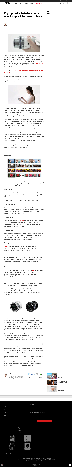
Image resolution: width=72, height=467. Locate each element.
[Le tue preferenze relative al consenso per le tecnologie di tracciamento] (70, 465)
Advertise (6, 412)
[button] (51, 13)
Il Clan (5, 409)
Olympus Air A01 (38, 63)
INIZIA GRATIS (44, 420)
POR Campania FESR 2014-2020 (36, 464)
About (5, 406)
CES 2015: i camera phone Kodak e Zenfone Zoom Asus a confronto (62, 382)
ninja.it (33, 404)
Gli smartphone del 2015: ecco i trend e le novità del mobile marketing (62, 389)
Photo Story (21, 220)
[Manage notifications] (2, 465)
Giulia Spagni (12, 373)
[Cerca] (63, 3)
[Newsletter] (60, 3)
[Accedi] (66, 3)
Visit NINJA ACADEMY (17, 0)
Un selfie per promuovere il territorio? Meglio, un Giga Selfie (62, 376)
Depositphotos (36, 465)
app (13, 182)
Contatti (5, 415)
